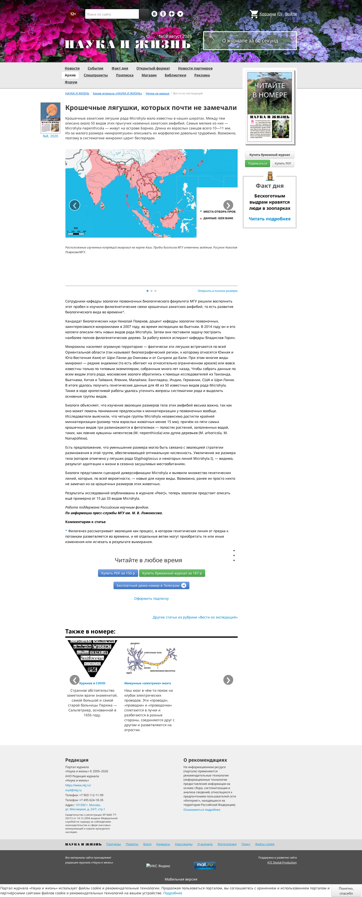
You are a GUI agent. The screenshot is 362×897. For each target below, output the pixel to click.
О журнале (205, 844)
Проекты (132, 844)
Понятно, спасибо (346, 891)
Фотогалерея (227, 844)
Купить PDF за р (118, 573)
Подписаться (257, 163)
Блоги (147, 844)
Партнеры (113, 844)
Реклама (202, 75)
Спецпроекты (96, 75)
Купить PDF (283, 163)
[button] (147, 291)
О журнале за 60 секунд (250, 40)
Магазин (149, 75)
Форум (71, 82)
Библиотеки (175, 75)
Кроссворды (184, 844)
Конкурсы (163, 844)
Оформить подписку (151, 598)
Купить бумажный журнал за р (172, 573)
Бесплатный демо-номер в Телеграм (149, 585)
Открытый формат (153, 68)
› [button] (228, 205)
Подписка (124, 75)
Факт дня (120, 68)
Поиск (246, 844)
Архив (70, 75)
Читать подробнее (270, 218)
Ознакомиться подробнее (201, 810)
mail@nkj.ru (73, 790)
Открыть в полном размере (218, 291)
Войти (291, 14)
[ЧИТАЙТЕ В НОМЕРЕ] (269, 58)
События (95, 68)
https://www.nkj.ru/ (78, 785)
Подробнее (172, 893)
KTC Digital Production (282, 862)
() (271, 14)
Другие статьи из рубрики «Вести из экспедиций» (195, 617)
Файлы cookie (265, 844)
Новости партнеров (195, 68)
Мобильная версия (181, 879)
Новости (72, 68)
